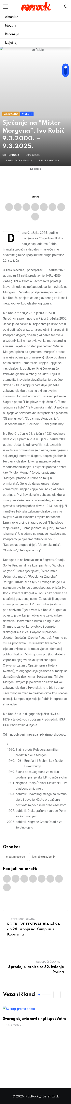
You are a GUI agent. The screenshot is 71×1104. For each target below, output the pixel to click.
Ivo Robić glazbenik (43, 856)
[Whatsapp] (35, 207)
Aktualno (12, 17)
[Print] (52, 207)
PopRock (13, 155)
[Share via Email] (61, 207)
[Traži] (66, 6)
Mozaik (10, 25)
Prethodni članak (23, 919)
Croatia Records (15, 856)
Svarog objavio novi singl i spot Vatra (34, 1019)
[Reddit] (44, 207)
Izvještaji (12, 42)
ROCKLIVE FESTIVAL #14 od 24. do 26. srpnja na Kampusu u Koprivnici (34, 929)
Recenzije (12, 34)
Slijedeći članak (48, 961)
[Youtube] (26, 207)
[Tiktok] (35, 217)
